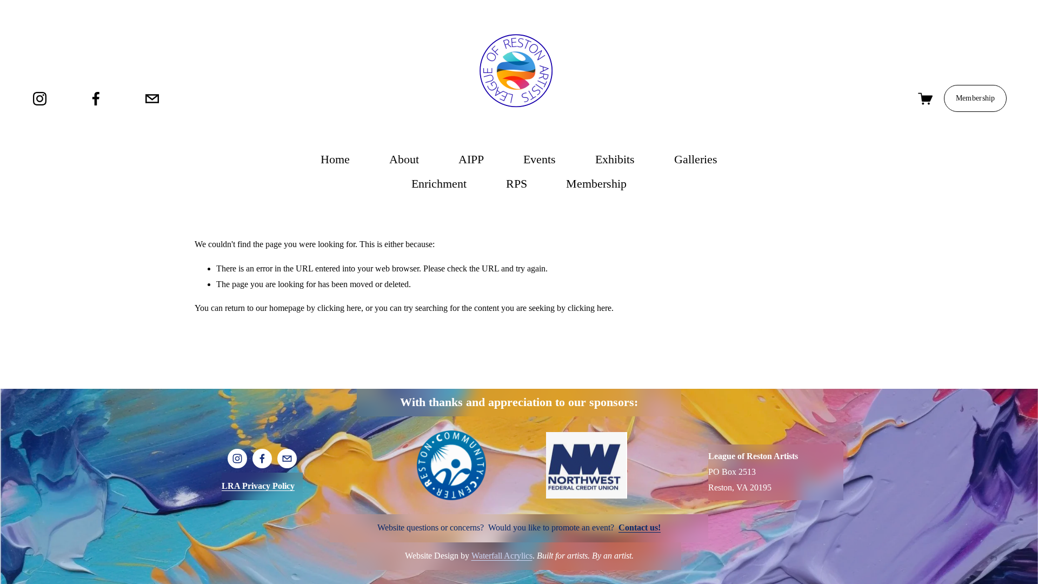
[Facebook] (96, 98)
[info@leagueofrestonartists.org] (152, 98)
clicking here (339, 308)
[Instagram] (39, 98)
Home (335, 159)
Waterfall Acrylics (502, 555)
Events (539, 159)
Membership (975, 98)
